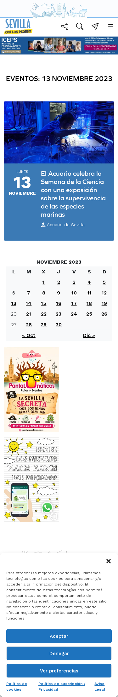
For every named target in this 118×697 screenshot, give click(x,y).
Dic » (89, 335)
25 (89, 314)
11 (89, 293)
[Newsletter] (95, 27)
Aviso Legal (99, 687)
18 (89, 303)
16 (58, 303)
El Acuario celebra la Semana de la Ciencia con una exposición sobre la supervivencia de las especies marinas (73, 194)
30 (59, 325)
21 (28, 314)
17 (74, 303)
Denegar (59, 653)
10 (74, 293)
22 (44, 314)
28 (29, 325)
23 (58, 314)
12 (104, 293)
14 (28, 303)
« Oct (29, 335)
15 (43, 303)
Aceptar (59, 636)
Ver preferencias (59, 671)
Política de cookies (16, 687)
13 (13, 303)
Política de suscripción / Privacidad (61, 687)
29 (44, 325)
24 (74, 314)
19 (104, 303)
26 (104, 314)
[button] (108, 560)
